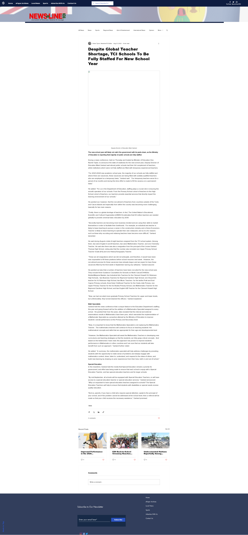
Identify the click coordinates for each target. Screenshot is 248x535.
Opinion (151, 30)
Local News (149, 506)
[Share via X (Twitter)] (94, 412)
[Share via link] (103, 412)
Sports (97, 30)
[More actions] (159, 43)
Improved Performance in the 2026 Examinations (91, 453)
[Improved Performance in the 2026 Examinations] (93, 440)
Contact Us (149, 518)
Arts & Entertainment (123, 30)
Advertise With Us (152, 514)
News (89, 30)
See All (167, 429)
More (159, 30)
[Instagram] (237, 2)
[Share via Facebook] (89, 412)
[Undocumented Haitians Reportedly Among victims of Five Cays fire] (155, 440)
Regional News (108, 30)
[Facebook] (84, 534)
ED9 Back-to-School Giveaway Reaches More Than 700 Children (123, 453)
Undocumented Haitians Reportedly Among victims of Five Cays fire (155, 453)
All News (81, 30)
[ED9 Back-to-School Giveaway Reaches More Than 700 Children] (124, 440)
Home (148, 498)
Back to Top (3, 526)
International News (139, 30)
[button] (167, 30)
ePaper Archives (151, 502)
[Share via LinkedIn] (98, 412)
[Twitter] (87, 534)
